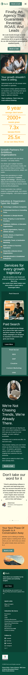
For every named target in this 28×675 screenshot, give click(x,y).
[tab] (14, 293)
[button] (25, 4)
